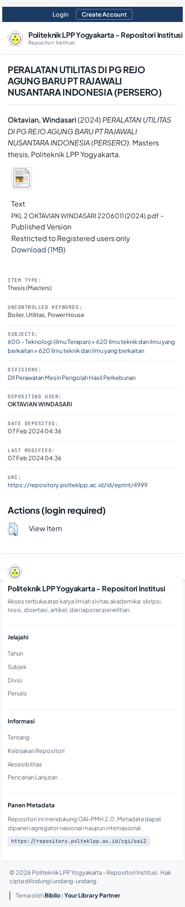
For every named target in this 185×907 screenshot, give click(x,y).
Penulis (17, 693)
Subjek (17, 666)
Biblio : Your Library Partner (82, 895)
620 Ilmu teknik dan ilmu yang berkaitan (91, 350)
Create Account (104, 14)
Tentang (19, 737)
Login (61, 14)
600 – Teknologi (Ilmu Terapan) (49, 341)
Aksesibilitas (25, 764)
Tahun (15, 653)
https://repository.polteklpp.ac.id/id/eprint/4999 (78, 485)
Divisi (15, 680)
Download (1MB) (38, 249)
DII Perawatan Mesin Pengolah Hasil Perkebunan (72, 377)
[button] (13, 529)
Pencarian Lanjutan (32, 777)
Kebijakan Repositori (36, 750)
